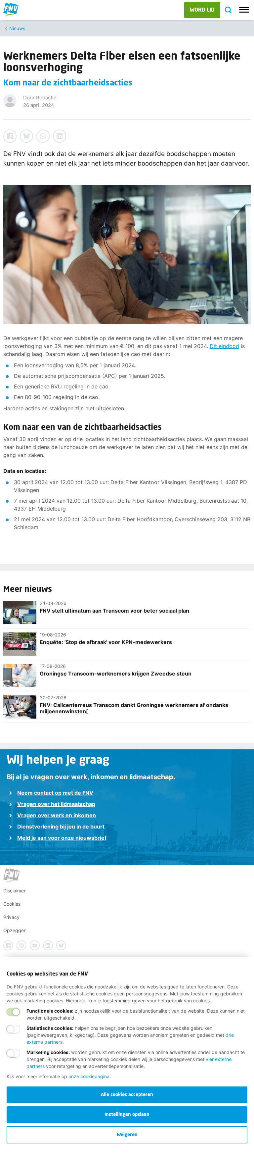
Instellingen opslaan (127, 1114)
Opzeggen (14, 930)
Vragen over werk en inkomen (56, 815)
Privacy (11, 917)
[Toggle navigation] (244, 10)
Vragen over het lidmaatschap (56, 804)
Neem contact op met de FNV (55, 792)
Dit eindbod (224, 346)
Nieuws (17, 28)
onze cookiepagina (88, 1076)
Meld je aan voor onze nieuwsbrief (61, 837)
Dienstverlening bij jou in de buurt (61, 826)
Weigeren (127, 1134)
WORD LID (202, 9)
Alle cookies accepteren (127, 1094)
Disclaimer (14, 890)
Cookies (12, 904)
